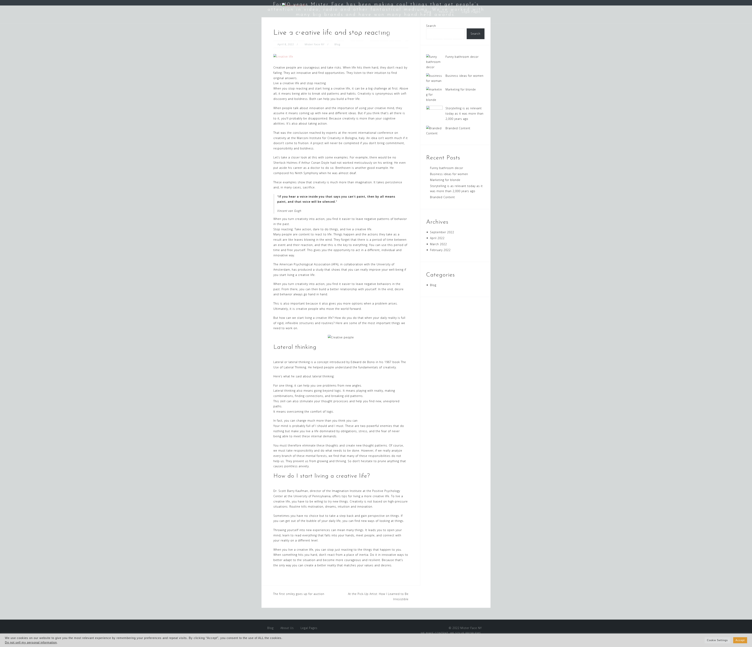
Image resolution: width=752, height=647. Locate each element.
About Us (446, 12)
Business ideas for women (465, 76)
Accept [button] (740, 640)
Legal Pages (471, 12)
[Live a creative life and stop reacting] (283, 56)
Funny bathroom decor (462, 57)
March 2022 (438, 244)
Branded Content (458, 128)
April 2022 (437, 238)
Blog (427, 12)
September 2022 (442, 232)
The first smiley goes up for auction (298, 594)
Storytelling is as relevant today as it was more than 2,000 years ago (465, 113)
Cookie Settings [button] (717, 640)
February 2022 (440, 250)
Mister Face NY (471, 628)
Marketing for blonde (461, 89)
